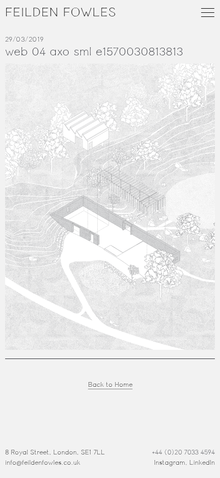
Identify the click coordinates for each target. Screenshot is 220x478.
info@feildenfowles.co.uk (42, 463)
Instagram (169, 463)
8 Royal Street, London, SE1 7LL (55, 452)
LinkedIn (202, 463)
